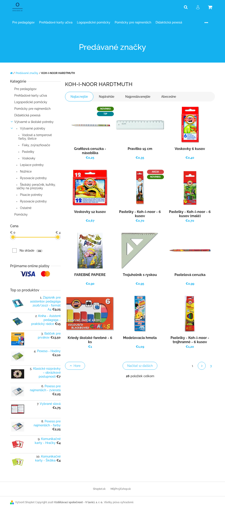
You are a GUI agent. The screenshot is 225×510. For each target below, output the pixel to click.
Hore (77, 366)
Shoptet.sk (99, 488)
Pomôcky (21, 214)
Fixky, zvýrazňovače (35, 145)
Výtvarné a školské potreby (34, 122)
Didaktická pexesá (27, 115)
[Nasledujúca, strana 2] (202, 366)
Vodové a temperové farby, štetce (35, 136)
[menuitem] (23, 22)
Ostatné (25, 208)
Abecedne (168, 96)
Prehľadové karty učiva (30, 95)
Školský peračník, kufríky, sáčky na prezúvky (36, 186)
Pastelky (27, 151)
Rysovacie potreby (33, 178)
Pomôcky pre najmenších (32, 108)
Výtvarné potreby (32, 128)
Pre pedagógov (25, 89)
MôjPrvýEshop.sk (121, 488)
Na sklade (30, 250)
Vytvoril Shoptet (24, 502)
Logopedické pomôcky (30, 102)
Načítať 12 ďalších (140, 366)
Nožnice (25, 171)
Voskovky (28, 158)
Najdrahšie (106, 96)
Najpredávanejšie (137, 96)
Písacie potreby (30, 194)
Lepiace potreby (31, 165)
